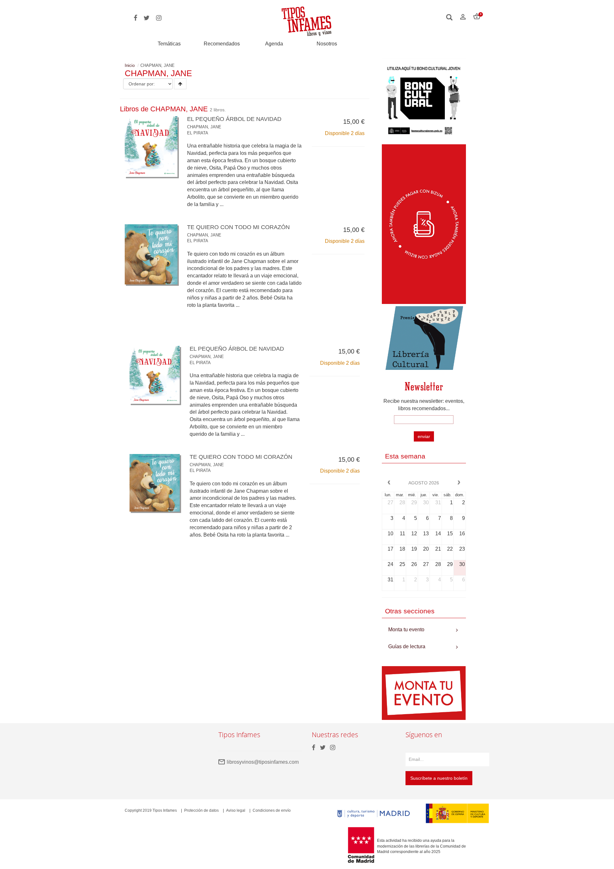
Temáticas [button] (169, 43)
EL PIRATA (197, 133)
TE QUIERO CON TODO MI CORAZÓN (238, 227)
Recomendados (222, 43)
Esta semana (405, 456)
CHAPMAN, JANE (204, 126)
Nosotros (327, 43)
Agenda (274, 43)
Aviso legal (235, 810)
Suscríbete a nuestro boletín (439, 778)
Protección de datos (201, 810)
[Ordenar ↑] (180, 83)
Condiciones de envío (272, 810)
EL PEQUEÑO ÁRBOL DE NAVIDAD (234, 119)
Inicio (130, 65)
